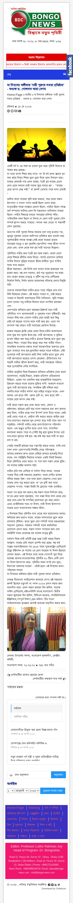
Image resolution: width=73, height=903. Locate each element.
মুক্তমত (19, 825)
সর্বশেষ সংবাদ (51, 830)
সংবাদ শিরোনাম (31, 830)
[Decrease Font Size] (12, 111)
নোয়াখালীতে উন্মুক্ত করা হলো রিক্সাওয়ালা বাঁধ (34, 730)
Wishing (34, 808)
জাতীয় (56, 813)
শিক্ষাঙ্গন (31, 825)
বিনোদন (54, 819)
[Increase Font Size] (8, 111)
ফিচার (24, 819)
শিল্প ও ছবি (46, 825)
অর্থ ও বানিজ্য (51, 808)
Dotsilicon (61, 888)
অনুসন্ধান (58, 775)
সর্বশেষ (17, 708)
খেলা (46, 813)
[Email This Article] (16, 111)
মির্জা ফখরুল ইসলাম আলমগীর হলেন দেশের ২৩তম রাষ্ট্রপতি (37, 64)
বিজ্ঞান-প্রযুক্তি (39, 819)
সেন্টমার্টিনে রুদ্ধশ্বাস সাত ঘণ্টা (47, 679)
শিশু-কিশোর (13, 830)
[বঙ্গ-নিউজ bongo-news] (36, 20)
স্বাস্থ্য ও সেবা (38, 836)
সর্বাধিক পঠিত (21, 717)
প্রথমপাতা (12, 819)
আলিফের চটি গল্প (16, 813)
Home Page (15, 808)
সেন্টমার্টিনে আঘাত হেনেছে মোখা (27, 675)
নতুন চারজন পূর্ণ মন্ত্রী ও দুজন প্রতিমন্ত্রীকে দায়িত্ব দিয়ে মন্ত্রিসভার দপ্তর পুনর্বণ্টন (34, 759)
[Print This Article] (19, 111)
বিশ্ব (9, 825)
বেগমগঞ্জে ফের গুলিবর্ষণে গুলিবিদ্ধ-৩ (29, 743)
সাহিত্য (23, 836)
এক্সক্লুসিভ (34, 813)
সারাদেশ (11, 836)
